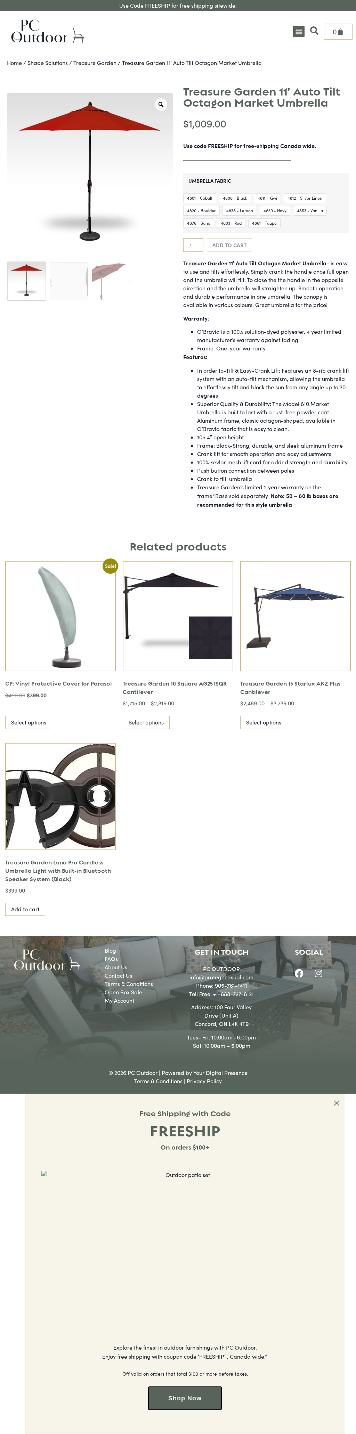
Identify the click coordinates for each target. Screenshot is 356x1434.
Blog (110, 950)
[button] (299, 31)
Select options (28, 722)
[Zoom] (161, 104)
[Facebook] (299, 973)
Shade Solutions (47, 62)
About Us (116, 967)
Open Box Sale (123, 992)
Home (14, 62)
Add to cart (229, 245)
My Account (119, 1000)
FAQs (111, 958)
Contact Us (118, 975)
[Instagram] (318, 973)
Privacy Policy (204, 1081)
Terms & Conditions (129, 983)
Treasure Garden (94, 62)
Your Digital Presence (220, 1072)
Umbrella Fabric (209, 180)
